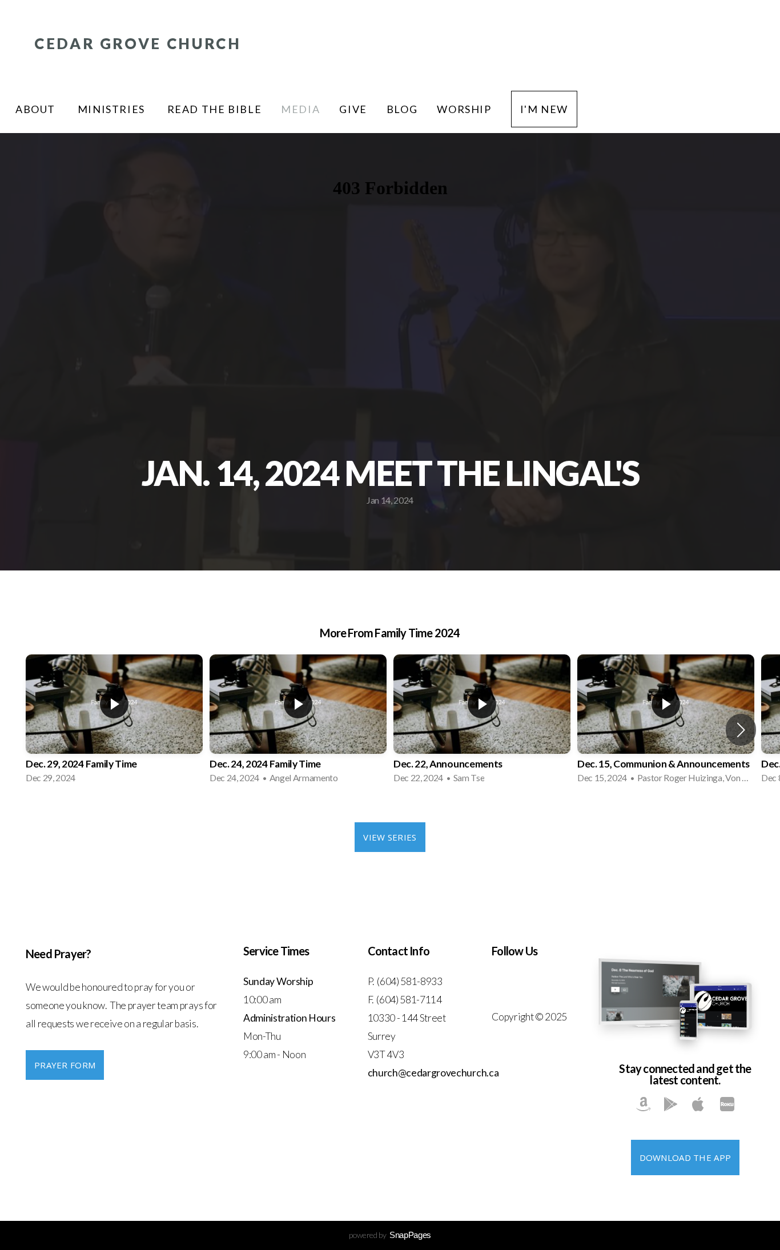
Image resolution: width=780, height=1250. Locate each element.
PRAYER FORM (64, 1065)
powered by (390, 1235)
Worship (464, 109)
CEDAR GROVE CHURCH (138, 43)
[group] (114, 722)
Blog (402, 109)
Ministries (113, 109)
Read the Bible (214, 109)
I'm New (544, 109)
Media (300, 109)
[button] (741, 729)
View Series (389, 837)
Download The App (685, 1157)
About (36, 109)
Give (353, 109)
